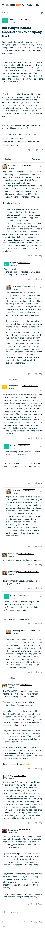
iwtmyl (11, 776)
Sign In (39, 5)
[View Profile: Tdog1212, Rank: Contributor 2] (5, 20)
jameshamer (13, 830)
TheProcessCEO (14, 386)
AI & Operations (9, 13)
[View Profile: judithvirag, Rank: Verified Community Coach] (4, 573)
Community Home (8, 922)
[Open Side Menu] (3, 5)
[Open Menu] (41, 12)
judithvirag (12, 572)
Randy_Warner (14, 685)
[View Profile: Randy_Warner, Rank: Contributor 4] (4, 686)
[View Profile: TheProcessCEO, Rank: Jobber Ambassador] (4, 387)
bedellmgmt (13, 554)
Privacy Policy (36, 922)
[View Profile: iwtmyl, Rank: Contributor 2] (4, 777)
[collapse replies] (22, 163)
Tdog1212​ (12, 691)
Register (30, 5)
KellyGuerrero (13, 165)
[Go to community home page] (13, 5)
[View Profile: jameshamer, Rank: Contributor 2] (4, 831)
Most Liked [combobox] (36, 159)
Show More (12, 379)
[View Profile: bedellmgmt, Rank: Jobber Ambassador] (4, 555)
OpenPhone (7, 714)
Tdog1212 (12, 19)
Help (3, 926)
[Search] (23, 5)
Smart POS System (21, 876)
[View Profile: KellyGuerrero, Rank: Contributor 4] (4, 166)
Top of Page (23, 922)
